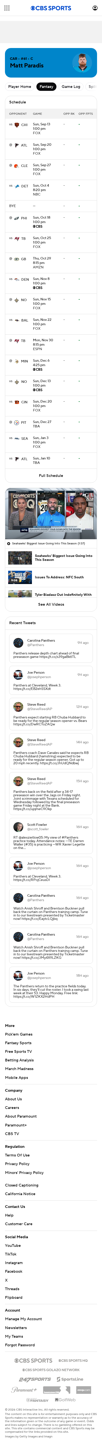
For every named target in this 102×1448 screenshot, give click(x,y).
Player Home (19, 86)
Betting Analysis (19, 1060)
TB (23, 239)
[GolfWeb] (65, 1400)
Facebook (13, 1271)
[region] (51, 513)
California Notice (20, 1193)
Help (9, 1215)
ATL (24, 145)
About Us (13, 1099)
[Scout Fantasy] (37, 1399)
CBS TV (12, 1133)
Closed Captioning (21, 1185)
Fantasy (46, 86)
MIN (24, 361)
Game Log (71, 86)
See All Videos (51, 604)
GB (23, 259)
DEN (25, 279)
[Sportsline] (70, 1378)
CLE (24, 166)
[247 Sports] (35, 1378)
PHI (24, 218)
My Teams (14, 1336)
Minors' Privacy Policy (24, 1172)
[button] (7, 8)
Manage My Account (23, 1319)
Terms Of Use (17, 1155)
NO (24, 300)
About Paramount (21, 1116)
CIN (24, 402)
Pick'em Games (18, 1034)
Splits (94, 86)
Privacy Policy (17, 1163)
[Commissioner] (56, 1388)
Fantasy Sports (18, 1043)
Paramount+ (16, 1125)
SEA (24, 439)
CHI (24, 125)
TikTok (10, 1254)
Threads (12, 1288)
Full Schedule (51, 475)
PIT (23, 423)
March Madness (19, 1068)
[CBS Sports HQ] (73, 1360)
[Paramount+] (24, 1388)
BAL (24, 320)
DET (24, 186)
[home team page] (16, 125)
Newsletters (16, 1327)
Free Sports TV (18, 1051)
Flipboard (14, 1297)
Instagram (14, 1262)
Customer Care (18, 1223)
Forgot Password (20, 1345)
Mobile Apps (16, 1077)
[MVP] (83, 1388)
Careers (12, 1107)
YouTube (13, 1245)
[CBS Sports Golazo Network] (51, 1369)
